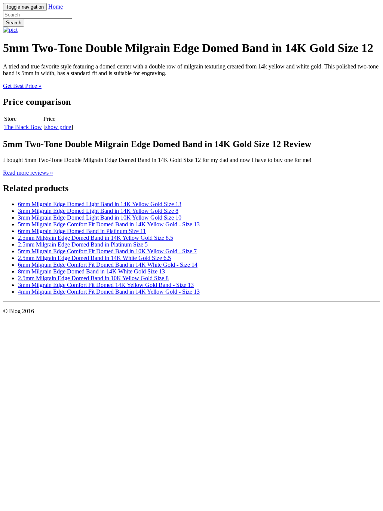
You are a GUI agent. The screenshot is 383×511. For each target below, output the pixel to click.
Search (13, 22)
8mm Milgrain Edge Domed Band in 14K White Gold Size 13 (91, 271)
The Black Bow (23, 127)
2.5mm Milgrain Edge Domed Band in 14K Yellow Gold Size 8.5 (95, 238)
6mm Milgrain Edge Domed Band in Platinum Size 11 (82, 231)
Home (55, 6)
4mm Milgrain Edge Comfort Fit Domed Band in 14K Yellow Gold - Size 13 (109, 291)
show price (58, 127)
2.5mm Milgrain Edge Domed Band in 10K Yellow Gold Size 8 (93, 278)
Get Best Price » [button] (22, 86)
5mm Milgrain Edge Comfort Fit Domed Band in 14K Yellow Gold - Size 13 (109, 224)
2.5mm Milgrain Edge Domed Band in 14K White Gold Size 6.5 (94, 258)
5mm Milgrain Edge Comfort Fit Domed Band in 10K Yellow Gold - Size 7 (107, 251)
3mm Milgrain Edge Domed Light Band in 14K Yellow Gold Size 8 (98, 211)
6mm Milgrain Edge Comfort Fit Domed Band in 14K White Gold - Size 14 (107, 264)
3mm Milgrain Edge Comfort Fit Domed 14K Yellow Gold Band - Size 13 (106, 285)
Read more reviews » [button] (28, 172)
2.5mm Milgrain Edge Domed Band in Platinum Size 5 (83, 244)
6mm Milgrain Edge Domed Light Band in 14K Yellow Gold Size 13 (99, 204)
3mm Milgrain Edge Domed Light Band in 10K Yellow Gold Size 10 (99, 217)
